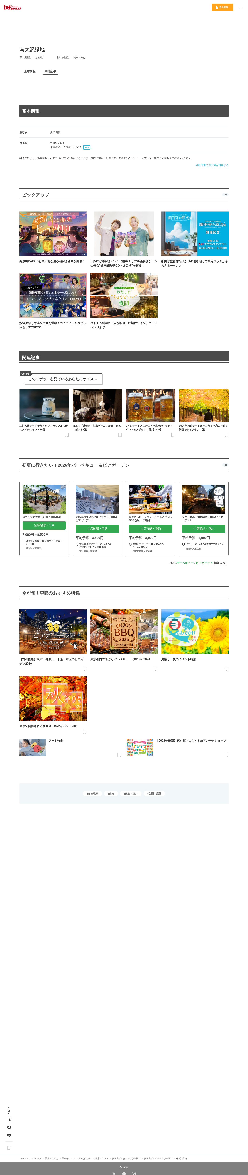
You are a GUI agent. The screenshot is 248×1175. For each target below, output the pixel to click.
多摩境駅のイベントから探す (158, 1158)
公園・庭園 (155, 793)
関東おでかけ (51, 1158)
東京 (111, 793)
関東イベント (68, 1158)
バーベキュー (185, 563)
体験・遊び (131, 793)
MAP (87, 147)
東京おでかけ (85, 1158)
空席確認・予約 (44, 525)
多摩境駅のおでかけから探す (126, 1158)
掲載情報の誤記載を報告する (212, 165)
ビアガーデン (204, 563)
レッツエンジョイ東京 (31, 1158)
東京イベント (101, 1158)
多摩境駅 (93, 793)
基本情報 (31, 111)
